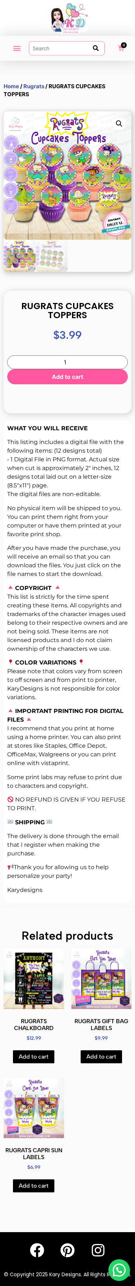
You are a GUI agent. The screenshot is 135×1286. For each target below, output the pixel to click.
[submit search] (95, 48)
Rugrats (33, 86)
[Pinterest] (67, 1250)
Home (11, 86)
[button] (17, 48)
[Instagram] (98, 1250)
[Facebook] (37, 1250)
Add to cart (67, 376)
